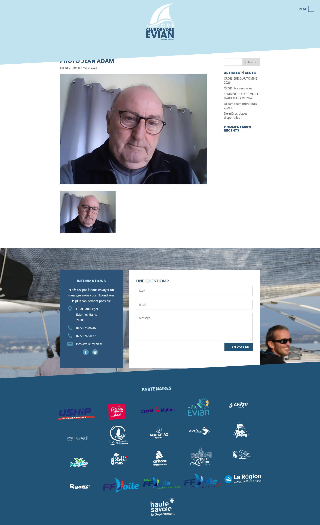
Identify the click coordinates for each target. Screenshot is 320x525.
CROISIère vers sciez (238, 88)
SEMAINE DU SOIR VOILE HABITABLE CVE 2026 (241, 96)
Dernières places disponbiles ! (235, 115)
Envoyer (240, 346)
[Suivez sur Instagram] (95, 352)
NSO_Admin (72, 67)
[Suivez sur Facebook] (86, 352)
